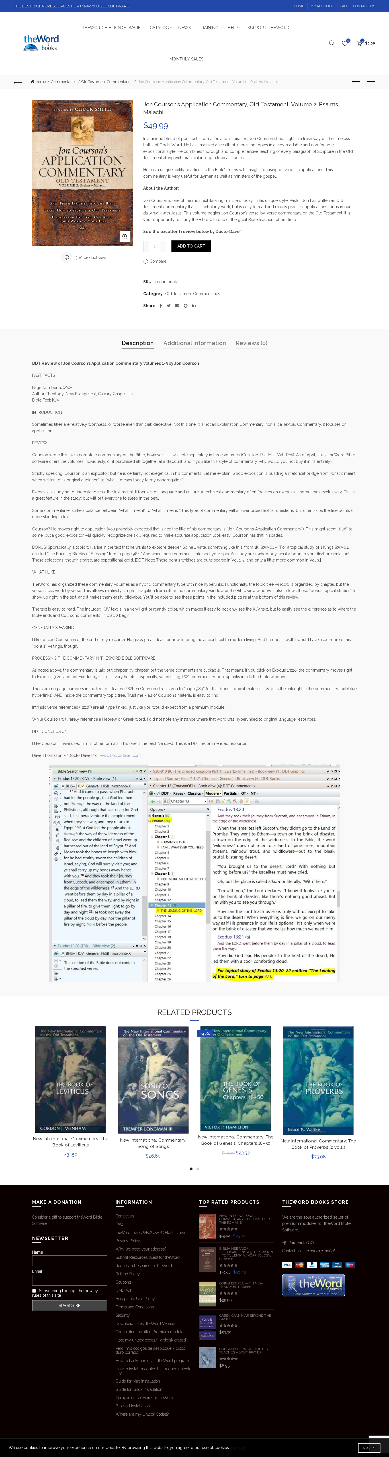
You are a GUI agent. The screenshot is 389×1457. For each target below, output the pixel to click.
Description (138, 343)
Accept (369, 1448)
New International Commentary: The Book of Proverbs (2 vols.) (318, 1144)
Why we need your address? (141, 1249)
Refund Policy (128, 1274)
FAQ (343, 6)
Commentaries (63, 82)
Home (299, 6)
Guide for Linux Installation (139, 1389)
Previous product (356, 82)
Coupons (123, 1282)
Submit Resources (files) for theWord (148, 1257)
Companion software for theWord (144, 1397)
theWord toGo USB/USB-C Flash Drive (150, 1232)
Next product (371, 82)
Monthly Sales (186, 59)
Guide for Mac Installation (138, 1381)
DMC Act (123, 1290)
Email (37, 1271)
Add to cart (191, 246)
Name (37, 1252)
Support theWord (268, 27)
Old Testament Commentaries (106, 82)
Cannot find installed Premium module (149, 1332)
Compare (158, 261)
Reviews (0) (251, 343)
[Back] (18, 82)
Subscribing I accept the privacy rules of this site (65, 1293)
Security (123, 1315)
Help (233, 27)
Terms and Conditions (135, 1307)
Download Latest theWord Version (145, 1323)
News (184, 27)
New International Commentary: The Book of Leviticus (70, 1142)
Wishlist (348, 40)
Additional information (194, 343)
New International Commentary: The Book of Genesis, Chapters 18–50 (236, 1140)
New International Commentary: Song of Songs (153, 1143)
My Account (322, 6)
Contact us (364, 6)
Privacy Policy (128, 1241)
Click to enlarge (125, 236)
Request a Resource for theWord (144, 1265)
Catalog (159, 27)
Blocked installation (133, 1406)
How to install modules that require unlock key (153, 1371)
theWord (87, 6)
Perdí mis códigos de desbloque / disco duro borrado (150, 1350)
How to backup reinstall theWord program (152, 1360)
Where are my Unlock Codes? (142, 1414)
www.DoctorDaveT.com (120, 755)
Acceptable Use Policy (135, 1298)
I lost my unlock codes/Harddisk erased (151, 1340)
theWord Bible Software (111, 27)
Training (208, 27)
